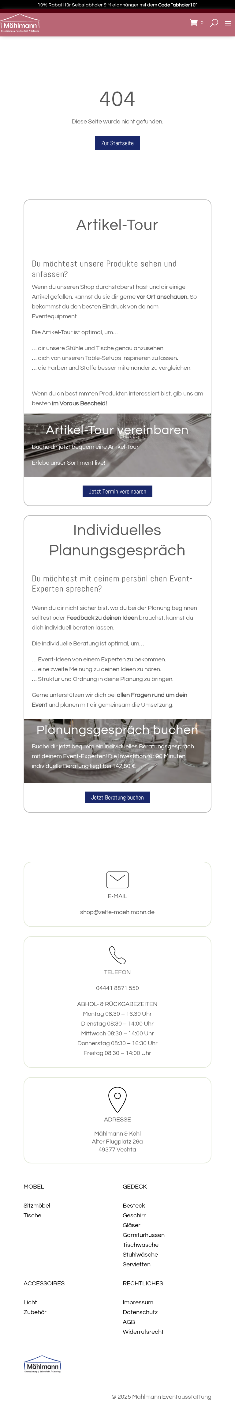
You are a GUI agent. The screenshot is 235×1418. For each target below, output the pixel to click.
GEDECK (135, 1187)
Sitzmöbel (37, 1206)
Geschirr (134, 1215)
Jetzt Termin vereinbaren (117, 491)
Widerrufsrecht (143, 1332)
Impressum (138, 1302)
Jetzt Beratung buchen (117, 797)
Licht (30, 1302)
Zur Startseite (117, 143)
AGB (129, 1322)
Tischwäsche (141, 1245)
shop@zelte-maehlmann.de (117, 912)
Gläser (131, 1225)
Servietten (137, 1264)
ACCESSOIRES (44, 1283)
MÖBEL (34, 1187)
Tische (32, 1215)
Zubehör (35, 1312)
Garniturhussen (144, 1235)
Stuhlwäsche (140, 1255)
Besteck (134, 1206)
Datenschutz (140, 1312)
